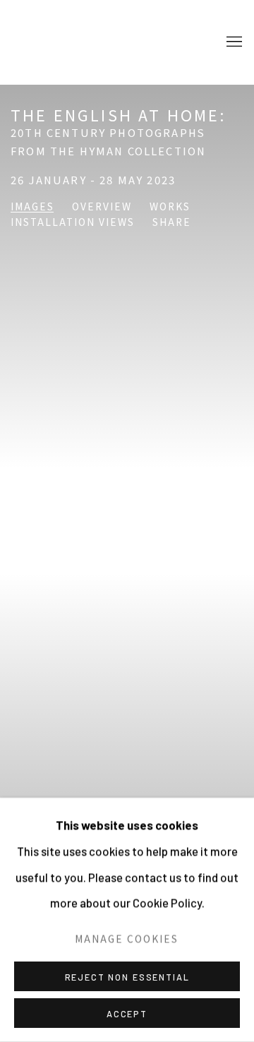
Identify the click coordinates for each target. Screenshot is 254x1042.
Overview (102, 206)
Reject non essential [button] (127, 977)
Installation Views (73, 222)
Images (32, 206)
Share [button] (171, 222)
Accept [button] (127, 1013)
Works (170, 206)
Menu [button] (232, 42)
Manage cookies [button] (127, 938)
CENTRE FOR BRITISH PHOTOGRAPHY (67, 42)
